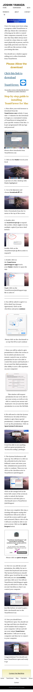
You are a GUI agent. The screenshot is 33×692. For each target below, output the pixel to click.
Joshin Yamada (14, 4)
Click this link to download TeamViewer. (13, 79)
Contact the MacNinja (16, 673)
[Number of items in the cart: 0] (4, 14)
